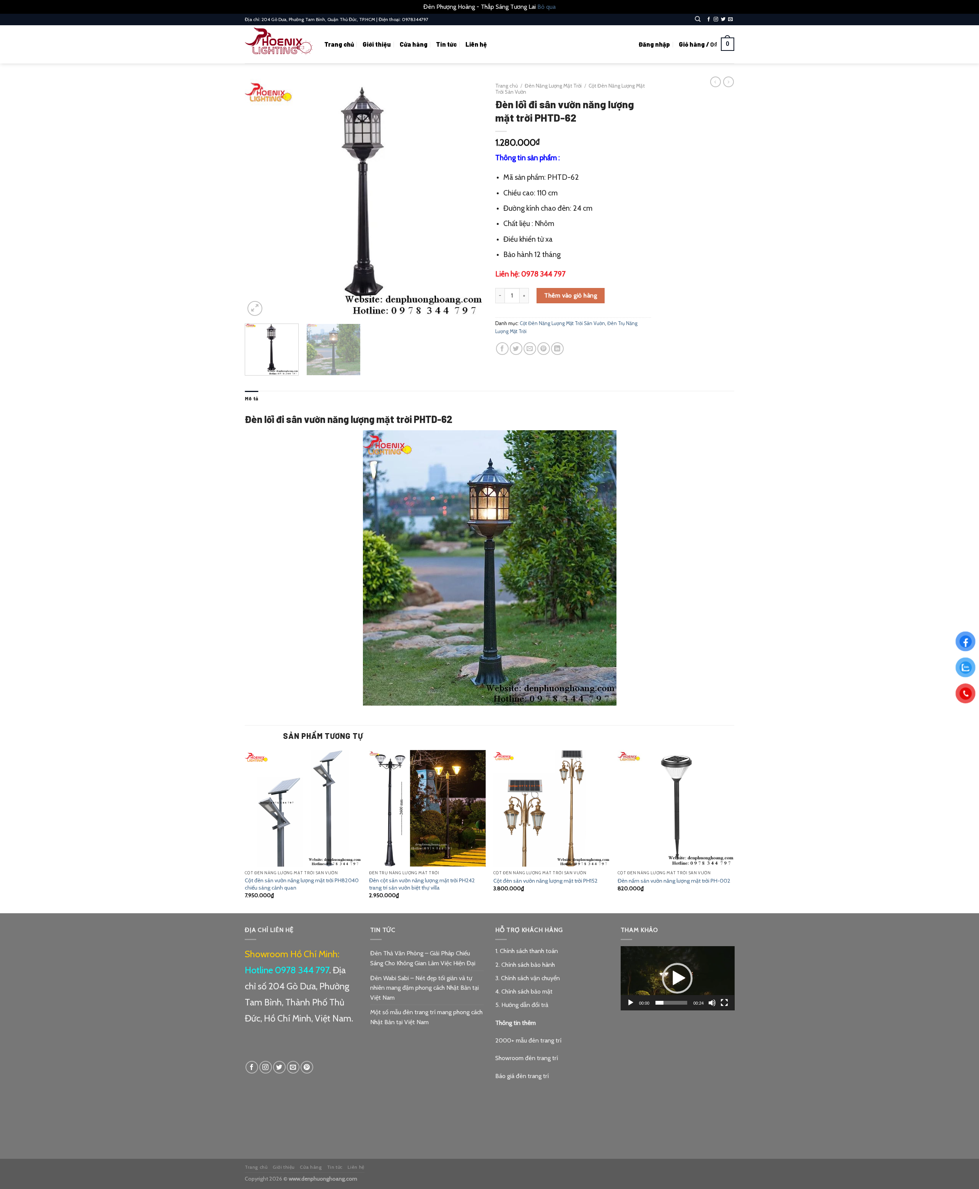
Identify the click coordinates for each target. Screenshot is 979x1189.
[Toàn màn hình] (724, 1003)
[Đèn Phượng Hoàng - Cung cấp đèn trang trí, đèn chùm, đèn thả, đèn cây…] (279, 44)
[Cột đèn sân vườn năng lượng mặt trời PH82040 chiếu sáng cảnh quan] (303, 808)
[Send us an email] (730, 19)
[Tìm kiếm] (698, 19)
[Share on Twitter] (516, 348)
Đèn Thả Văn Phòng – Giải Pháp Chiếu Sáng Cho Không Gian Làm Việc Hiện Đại (422, 958)
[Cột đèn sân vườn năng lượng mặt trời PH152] (551, 808)
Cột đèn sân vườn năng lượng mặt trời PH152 (545, 880)
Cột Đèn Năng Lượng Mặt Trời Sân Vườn (562, 323)
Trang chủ (339, 44)
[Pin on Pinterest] (543, 348)
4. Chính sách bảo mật (524, 991)
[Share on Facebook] (502, 348)
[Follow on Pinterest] (307, 1067)
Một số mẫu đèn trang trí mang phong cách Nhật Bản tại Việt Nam (426, 1017)
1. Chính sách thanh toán (526, 951)
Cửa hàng (414, 44)
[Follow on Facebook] (708, 19)
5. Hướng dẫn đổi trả (521, 1004)
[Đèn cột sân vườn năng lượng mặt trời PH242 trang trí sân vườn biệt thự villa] (427, 808)
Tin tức (446, 44)
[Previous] (259, 198)
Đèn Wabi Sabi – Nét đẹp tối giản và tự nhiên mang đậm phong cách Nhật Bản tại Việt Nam (424, 987)
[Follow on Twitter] (723, 19)
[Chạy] (630, 1003)
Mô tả (251, 398)
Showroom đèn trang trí (526, 1058)
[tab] (251, 398)
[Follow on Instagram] (716, 19)
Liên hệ (476, 44)
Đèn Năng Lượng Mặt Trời (553, 86)
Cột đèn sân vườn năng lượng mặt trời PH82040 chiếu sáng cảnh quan (302, 884)
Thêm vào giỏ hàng (570, 295)
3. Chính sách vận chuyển (527, 978)
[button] (677, 978)
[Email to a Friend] (530, 348)
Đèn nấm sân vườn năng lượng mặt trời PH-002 (674, 880)
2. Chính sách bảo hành (525, 964)
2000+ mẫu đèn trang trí (528, 1040)
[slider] (671, 1003)
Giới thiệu (377, 44)
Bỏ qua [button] (546, 6)
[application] (678, 978)
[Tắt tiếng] (712, 1003)
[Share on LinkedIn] (557, 348)
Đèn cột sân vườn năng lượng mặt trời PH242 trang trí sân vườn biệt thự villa (422, 884)
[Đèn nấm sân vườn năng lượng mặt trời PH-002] (676, 808)
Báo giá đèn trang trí (522, 1076)
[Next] (469, 198)
